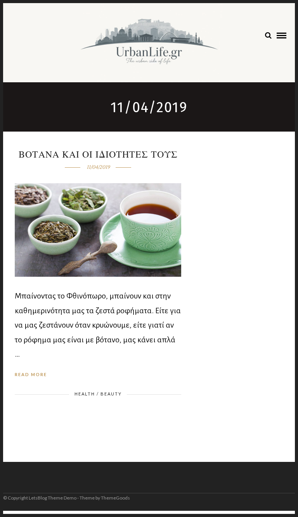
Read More (31, 374)
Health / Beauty (98, 393)
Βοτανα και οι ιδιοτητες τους (98, 155)
